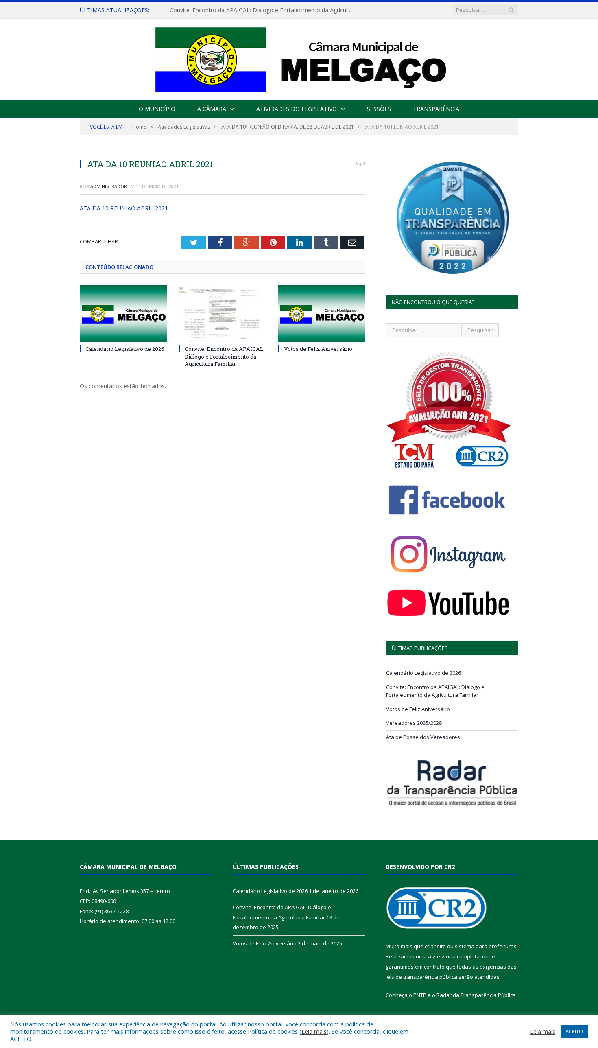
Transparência (436, 109)
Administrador (108, 186)
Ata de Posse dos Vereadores (423, 737)
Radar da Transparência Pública (476, 995)
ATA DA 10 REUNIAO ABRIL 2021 (124, 208)
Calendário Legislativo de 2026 (124, 348)
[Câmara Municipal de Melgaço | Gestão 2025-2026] (299, 57)
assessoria (442, 956)
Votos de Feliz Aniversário (318, 348)
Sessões (379, 109)
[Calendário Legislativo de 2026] (123, 313)
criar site (435, 946)
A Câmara (211, 109)
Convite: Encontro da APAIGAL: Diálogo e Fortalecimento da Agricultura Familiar (263, 10)
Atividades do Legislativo (296, 109)
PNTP (419, 995)
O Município (157, 109)
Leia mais (314, 1031)
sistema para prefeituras (486, 946)
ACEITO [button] (574, 1031)
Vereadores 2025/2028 (414, 722)
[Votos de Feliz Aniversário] (321, 313)
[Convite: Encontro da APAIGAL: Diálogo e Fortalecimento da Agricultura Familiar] (222, 313)
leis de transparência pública (421, 976)
